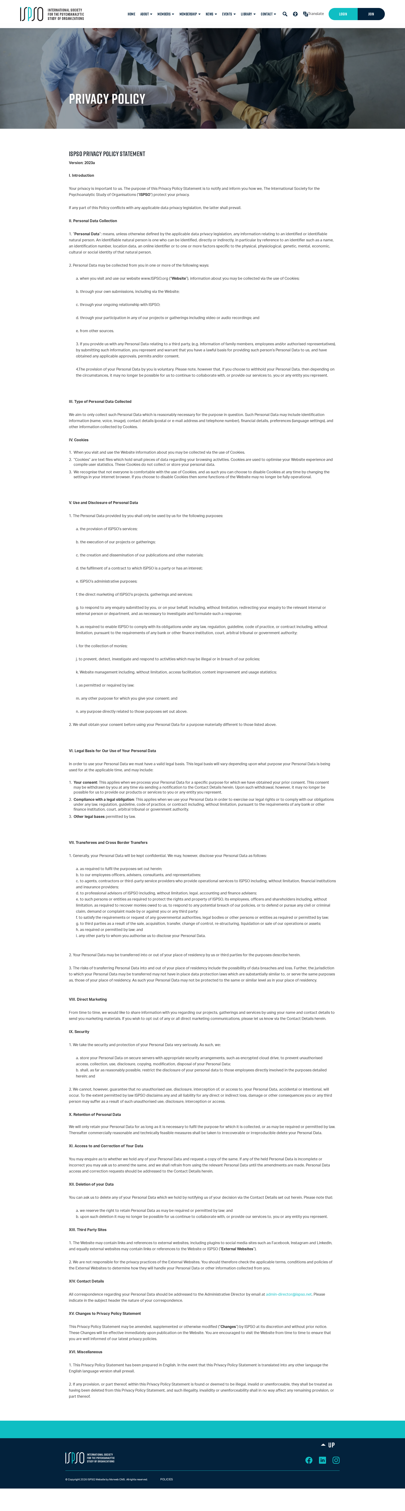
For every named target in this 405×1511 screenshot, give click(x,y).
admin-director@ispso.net (289, 1294)
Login (343, 14)
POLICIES (162, 1479)
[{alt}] (90, 1458)
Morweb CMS (117, 1479)
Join (371, 14)
